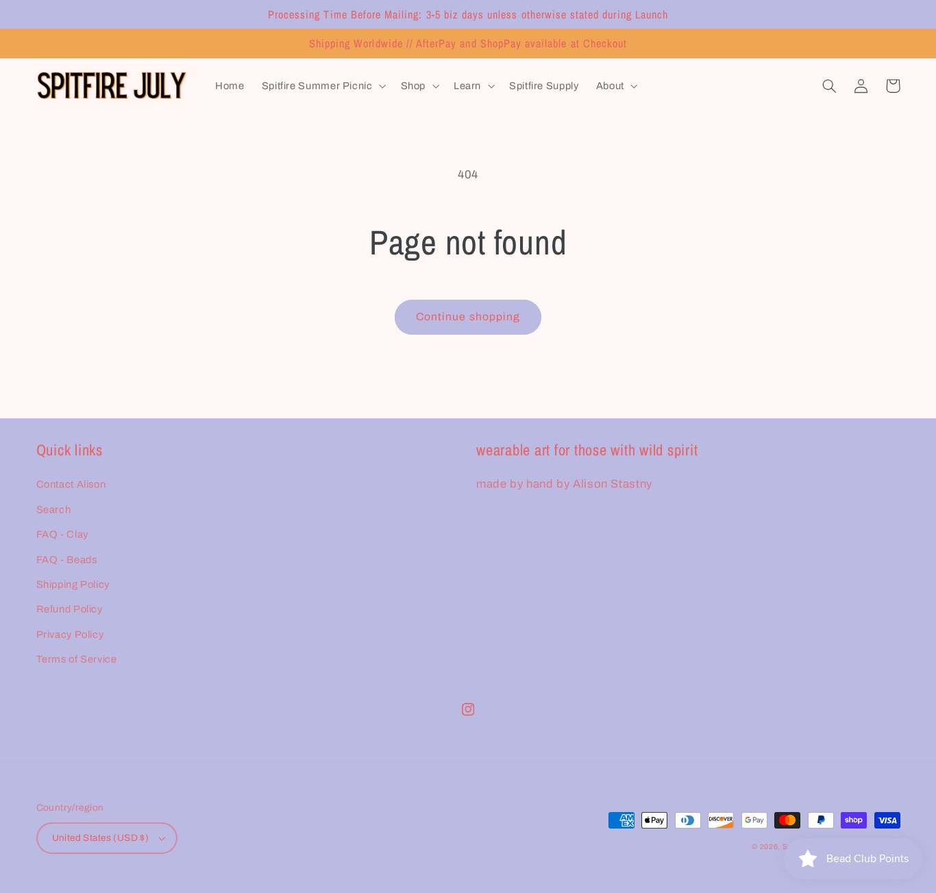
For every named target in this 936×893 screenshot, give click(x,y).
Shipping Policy (73, 584)
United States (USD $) (100, 838)
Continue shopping (468, 316)
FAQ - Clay (62, 534)
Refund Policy (69, 609)
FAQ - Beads (66, 559)
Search (53, 509)
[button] (322, 86)
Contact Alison (71, 484)
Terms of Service (76, 659)
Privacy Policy (70, 634)
